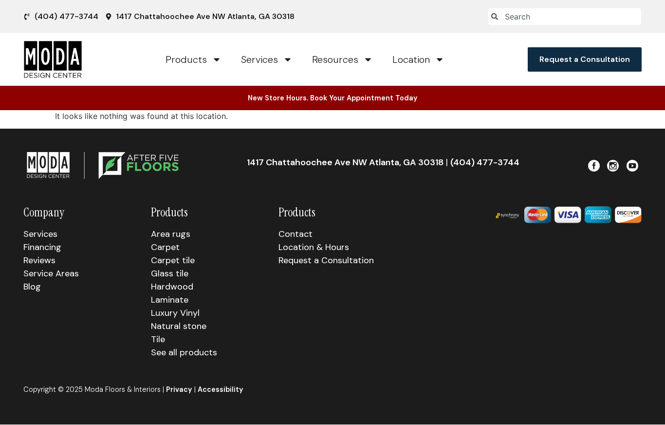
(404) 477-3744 (484, 162)
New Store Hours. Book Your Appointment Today (333, 98)
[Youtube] (632, 165)
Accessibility (220, 389)
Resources (335, 59)
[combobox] (565, 16)
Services (259, 59)
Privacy (179, 389)
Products (186, 59)
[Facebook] (594, 165)
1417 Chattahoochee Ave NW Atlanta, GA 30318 (345, 162)
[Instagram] (613, 165)
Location (411, 59)
